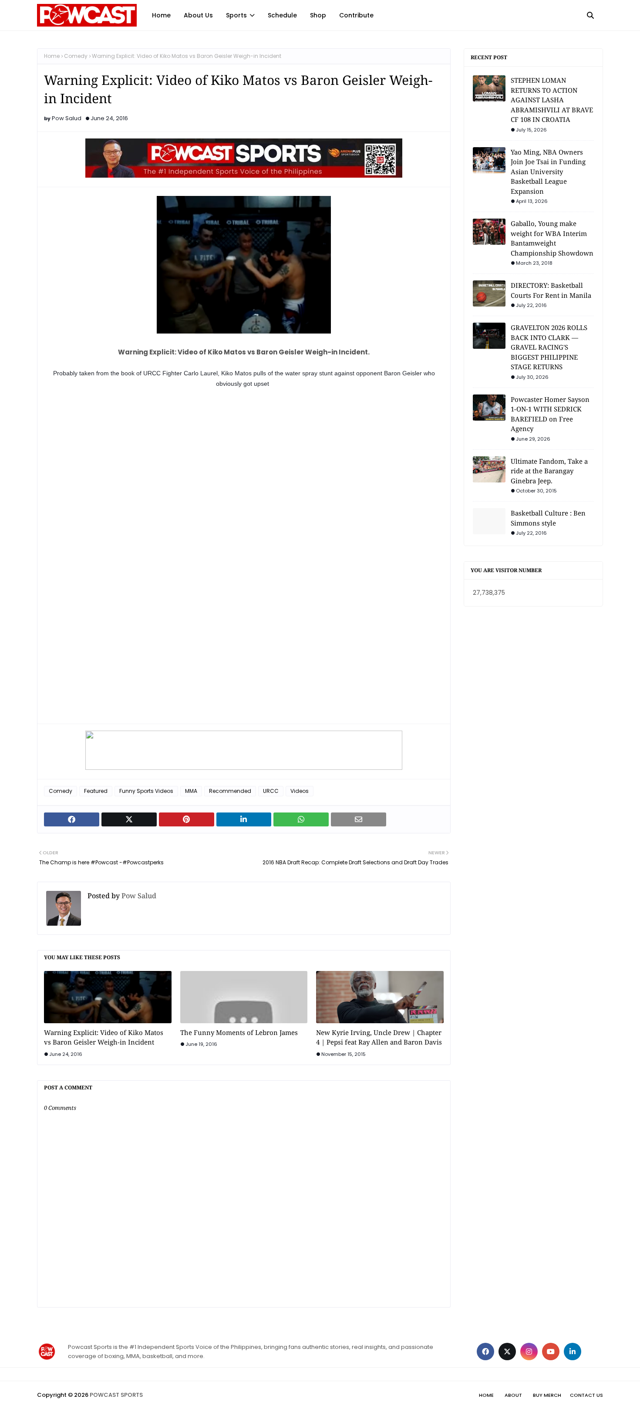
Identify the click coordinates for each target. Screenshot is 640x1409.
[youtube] (550, 1351)
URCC (271, 791)
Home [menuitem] (161, 15)
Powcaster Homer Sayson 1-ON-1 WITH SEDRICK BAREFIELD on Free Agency (550, 414)
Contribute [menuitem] (356, 15)
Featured (96, 791)
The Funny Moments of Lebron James (239, 1032)
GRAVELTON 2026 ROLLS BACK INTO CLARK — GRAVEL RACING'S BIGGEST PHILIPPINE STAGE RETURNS (549, 347)
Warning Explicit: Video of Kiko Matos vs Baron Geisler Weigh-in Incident (103, 1037)
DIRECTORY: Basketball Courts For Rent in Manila (551, 290)
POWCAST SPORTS (116, 1395)
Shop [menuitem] (318, 15)
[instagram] (529, 1351)
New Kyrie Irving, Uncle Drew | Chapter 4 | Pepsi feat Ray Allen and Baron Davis (379, 1037)
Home (52, 56)
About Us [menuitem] (198, 15)
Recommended (230, 791)
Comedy (76, 56)
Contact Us (586, 1395)
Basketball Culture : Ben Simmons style (548, 518)
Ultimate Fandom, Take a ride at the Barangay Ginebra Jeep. (549, 471)
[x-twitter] (507, 1351)
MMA (191, 791)
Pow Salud (66, 118)
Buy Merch (547, 1395)
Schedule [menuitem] (282, 15)
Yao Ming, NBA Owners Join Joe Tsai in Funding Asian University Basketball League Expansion (548, 172)
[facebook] (485, 1351)
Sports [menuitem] (236, 15)
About (513, 1395)
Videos (299, 791)
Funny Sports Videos (146, 791)
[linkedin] (572, 1351)
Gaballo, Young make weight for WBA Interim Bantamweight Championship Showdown (552, 238)
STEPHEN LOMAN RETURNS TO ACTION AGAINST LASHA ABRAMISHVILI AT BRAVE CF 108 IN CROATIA (552, 100)
